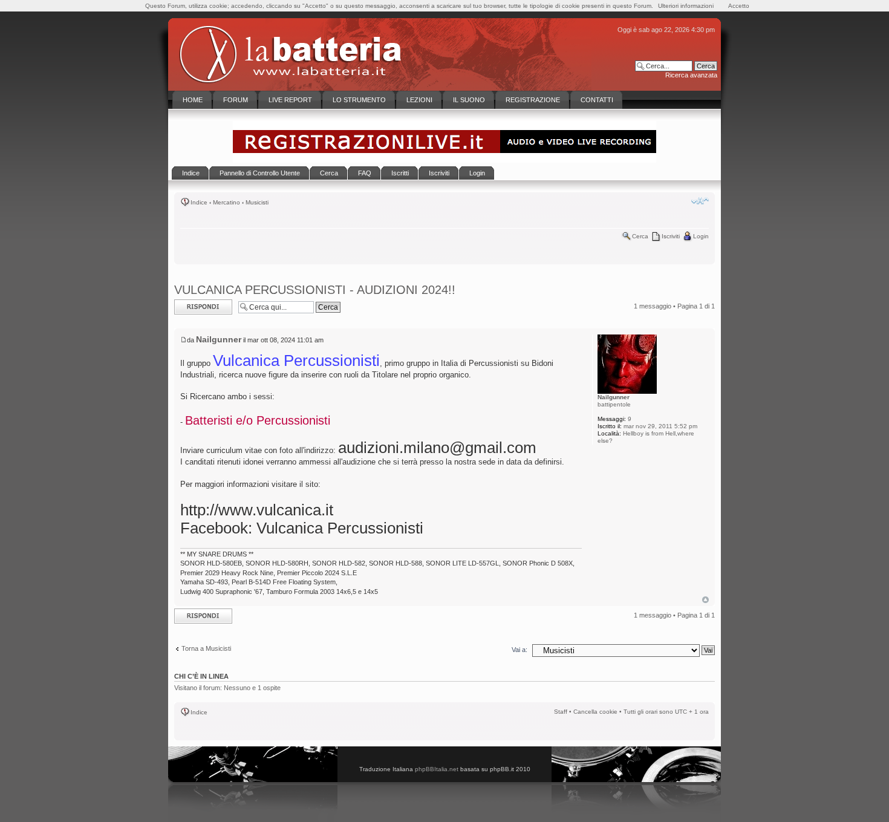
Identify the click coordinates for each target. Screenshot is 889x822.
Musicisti (257, 202)
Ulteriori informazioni (686, 5)
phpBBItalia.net (436, 769)
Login (701, 236)
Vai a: (519, 649)
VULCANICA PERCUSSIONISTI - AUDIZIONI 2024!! (314, 289)
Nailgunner (218, 339)
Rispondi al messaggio (190, 306)
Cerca (640, 236)
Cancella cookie (595, 711)
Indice (198, 202)
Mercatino (226, 202)
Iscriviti (671, 236)
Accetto (738, 5)
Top (705, 599)
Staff (560, 711)
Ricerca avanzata (691, 75)
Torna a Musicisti (206, 648)
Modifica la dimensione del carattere (700, 200)
